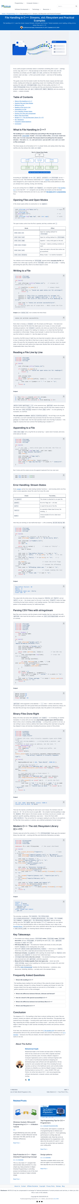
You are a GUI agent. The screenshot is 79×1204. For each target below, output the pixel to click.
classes (47, 179)
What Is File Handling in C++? (23, 101)
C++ (14, 1129)
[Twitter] (39, 1201)
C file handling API (48, 1030)
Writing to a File (19, 105)
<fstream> (25, 135)
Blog (63, 1186)
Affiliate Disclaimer (32, 1186)
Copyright (42, 1186)
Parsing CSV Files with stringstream (25, 113)
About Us (17, 1186)
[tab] (39, 984)
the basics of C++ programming (56, 192)
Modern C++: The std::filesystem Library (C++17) (29, 117)
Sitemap (58, 1186)
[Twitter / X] (26, 1080)
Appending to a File (20, 109)
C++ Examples (19, 1159)
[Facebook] (37, 1201)
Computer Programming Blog (50, 1125)
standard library (17, 926)
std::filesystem (26, 967)
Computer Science (32, 3)
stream (19, 489)
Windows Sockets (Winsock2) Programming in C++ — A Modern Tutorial (25, 1124)
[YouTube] (42, 1201)
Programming (19, 3)
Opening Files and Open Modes (24, 103)
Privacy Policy (50, 1186)
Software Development (21, 9)
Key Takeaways (19, 119)
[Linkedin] (29, 1080)
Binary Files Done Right (21, 115)
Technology (35, 9)
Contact (23, 1186)
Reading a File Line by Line (22, 107)
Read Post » (16, 1143)
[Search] (76, 6)
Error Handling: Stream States (23, 111)
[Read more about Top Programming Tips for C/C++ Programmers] (53, 1111)
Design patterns (46, 1154)
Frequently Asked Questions (23, 121)
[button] (23, 3)
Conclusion (18, 123)
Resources (46, 9)
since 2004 (56, 1198)
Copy (63, 209)
